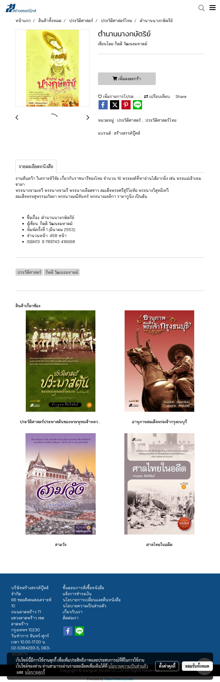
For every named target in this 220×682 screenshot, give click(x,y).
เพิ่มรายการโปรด (117, 96)
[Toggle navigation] (212, 8)
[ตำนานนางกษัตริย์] (52, 68)
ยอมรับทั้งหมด (197, 666)
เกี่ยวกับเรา (72, 611)
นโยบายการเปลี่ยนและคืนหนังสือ (92, 599)
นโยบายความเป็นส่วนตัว (84, 605)
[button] (199, 8)
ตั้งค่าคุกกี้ (167, 666)
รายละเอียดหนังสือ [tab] (36, 166)
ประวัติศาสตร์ (129, 120)
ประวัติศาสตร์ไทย (160, 120)
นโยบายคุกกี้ (35, 672)
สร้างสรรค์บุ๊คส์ (127, 133)
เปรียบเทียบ (159, 96)
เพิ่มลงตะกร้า (129, 78)
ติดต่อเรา (70, 617)
